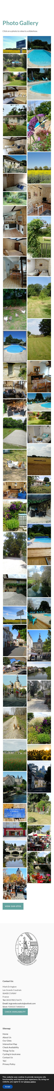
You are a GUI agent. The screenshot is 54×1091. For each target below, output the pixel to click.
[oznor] (15, 465)
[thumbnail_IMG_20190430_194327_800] (15, 691)
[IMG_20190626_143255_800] (39, 544)
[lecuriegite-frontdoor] (15, 371)
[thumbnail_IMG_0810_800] (15, 812)
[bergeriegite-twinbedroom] (15, 146)
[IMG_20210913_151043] (15, 787)
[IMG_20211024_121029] (15, 884)
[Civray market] (39, 838)
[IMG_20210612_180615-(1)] (39, 809)
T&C (5, 1061)
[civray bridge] (15, 853)
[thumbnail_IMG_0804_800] (15, 831)
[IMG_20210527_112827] (15, 755)
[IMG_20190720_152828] (39, 613)
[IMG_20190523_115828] (39, 200)
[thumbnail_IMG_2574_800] (15, 666)
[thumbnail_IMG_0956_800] (15, 346)
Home (5, 1034)
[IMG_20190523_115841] (15, 221)
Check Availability (11, 1047)
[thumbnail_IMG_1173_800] (15, 615)
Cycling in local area (11, 1054)
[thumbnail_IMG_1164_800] (15, 44)
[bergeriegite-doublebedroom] (15, 95)
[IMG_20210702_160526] (39, 728)
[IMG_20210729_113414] (39, 867)
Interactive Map (10, 1044)
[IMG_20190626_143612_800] (15, 553)
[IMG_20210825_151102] (39, 402)
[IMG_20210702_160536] (15, 516)
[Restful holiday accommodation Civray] (39, 485)
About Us (7, 1037)
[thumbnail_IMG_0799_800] (15, 640)
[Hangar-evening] (15, 408)
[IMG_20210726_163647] (39, 459)
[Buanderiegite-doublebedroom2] (15, 182)
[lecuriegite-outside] (15, 164)
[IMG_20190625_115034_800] (15, 309)
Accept (7, 1087)
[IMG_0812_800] (39, 671)
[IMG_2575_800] (39, 645)
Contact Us (8, 1057)
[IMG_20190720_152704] (15, 590)
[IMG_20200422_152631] (15, 433)
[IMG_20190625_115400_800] (15, 79)
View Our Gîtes (13, 906)
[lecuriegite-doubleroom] (39, 434)
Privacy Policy (9, 1064)
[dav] (39, 581)
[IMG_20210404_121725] (39, 168)
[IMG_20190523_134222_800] (15, 120)
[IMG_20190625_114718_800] (39, 339)
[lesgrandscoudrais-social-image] (15, 63)
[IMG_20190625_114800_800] (39, 237)
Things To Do (8, 1050)
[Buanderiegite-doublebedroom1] (15, 247)
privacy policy (30, 1082)
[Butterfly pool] (39, 125)
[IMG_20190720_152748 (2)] (39, 508)
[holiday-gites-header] (39, 752)
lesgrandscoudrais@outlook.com (22, 1003)
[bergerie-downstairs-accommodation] (15, 389)
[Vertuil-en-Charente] (39, 777)
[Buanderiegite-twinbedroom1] (39, 267)
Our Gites (7, 1040)
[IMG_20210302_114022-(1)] (15, 723)
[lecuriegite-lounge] (15, 490)
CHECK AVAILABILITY (15, 1012)
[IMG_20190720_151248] (15, 272)
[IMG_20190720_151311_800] (39, 376)
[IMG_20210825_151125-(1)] (39, 84)
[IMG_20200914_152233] (39, 696)
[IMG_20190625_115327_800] (39, 418)
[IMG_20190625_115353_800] (15, 198)
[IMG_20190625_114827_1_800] (39, 297)
